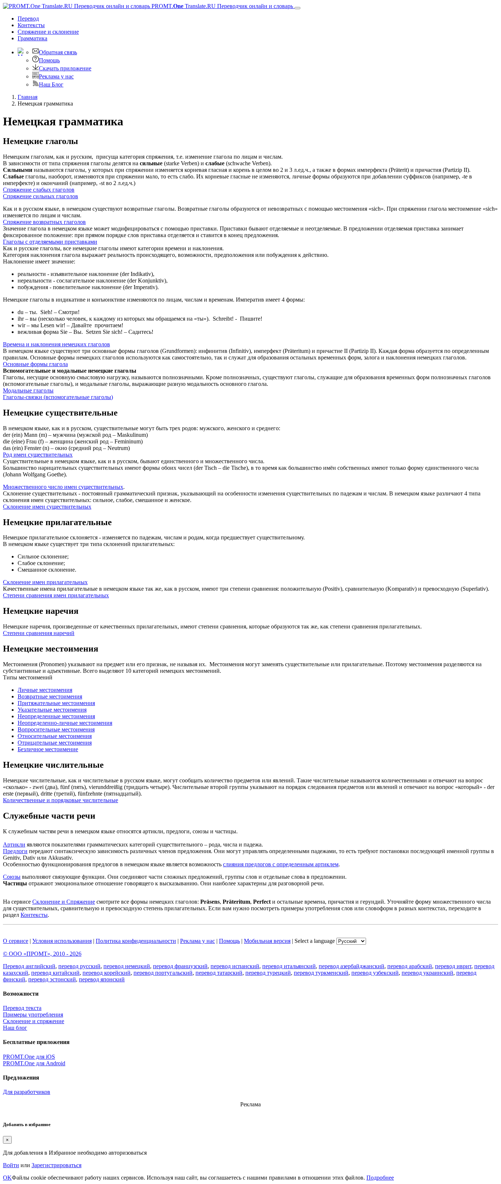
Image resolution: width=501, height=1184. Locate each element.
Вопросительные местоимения (56, 729)
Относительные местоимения (55, 736)
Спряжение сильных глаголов (40, 196)
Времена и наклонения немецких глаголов (56, 344)
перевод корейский (107, 973)
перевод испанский (235, 966)
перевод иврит (453, 966)
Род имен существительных (38, 454)
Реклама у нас (56, 76)
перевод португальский (163, 973)
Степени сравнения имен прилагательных (56, 595)
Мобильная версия (267, 941)
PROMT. (221, 6)
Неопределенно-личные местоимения (65, 723)
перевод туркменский (321, 973)
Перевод (28, 18)
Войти (11, 1165)
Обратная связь (58, 52)
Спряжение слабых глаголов (38, 190)
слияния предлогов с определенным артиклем (281, 864)
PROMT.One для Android (34, 1063)
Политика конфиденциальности (136, 941)
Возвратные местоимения (50, 696)
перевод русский (79, 966)
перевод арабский (409, 966)
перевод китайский (55, 973)
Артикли (14, 844)
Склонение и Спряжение (63, 902)
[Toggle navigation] (297, 8)
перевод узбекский (375, 973)
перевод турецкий (268, 973)
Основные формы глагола (35, 364)
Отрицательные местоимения (55, 742)
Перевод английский (29, 966)
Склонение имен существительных (47, 507)
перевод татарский (218, 973)
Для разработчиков (26, 1092)
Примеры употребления (33, 1014)
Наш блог (15, 1028)
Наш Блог (51, 84)
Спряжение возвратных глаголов (44, 222)
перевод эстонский (52, 979)
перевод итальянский (289, 966)
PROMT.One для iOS (29, 1057)
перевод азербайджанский (351, 966)
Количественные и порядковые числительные (60, 800)
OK (7, 1177)
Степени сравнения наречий (38, 633)
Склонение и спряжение (33, 1021)
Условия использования (62, 941)
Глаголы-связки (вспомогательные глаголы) (58, 397)
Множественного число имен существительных (63, 487)
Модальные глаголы (28, 390)
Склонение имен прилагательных (45, 582)
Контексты (31, 25)
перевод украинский (427, 973)
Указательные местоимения (52, 710)
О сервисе (15, 941)
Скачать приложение (65, 68)
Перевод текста (22, 1008)
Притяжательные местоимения (56, 703)
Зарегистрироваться (56, 1165)
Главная (27, 97)
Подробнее (380, 1177)
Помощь (49, 60)
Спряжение (48, 32)
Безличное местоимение (48, 749)
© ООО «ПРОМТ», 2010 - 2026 (42, 954)
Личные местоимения (45, 690)
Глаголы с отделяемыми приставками (50, 242)
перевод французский (180, 966)
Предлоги (15, 851)
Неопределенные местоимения (56, 716)
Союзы (12, 877)
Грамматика (32, 38)
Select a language (315, 941)
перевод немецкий (126, 966)
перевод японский (102, 979)
